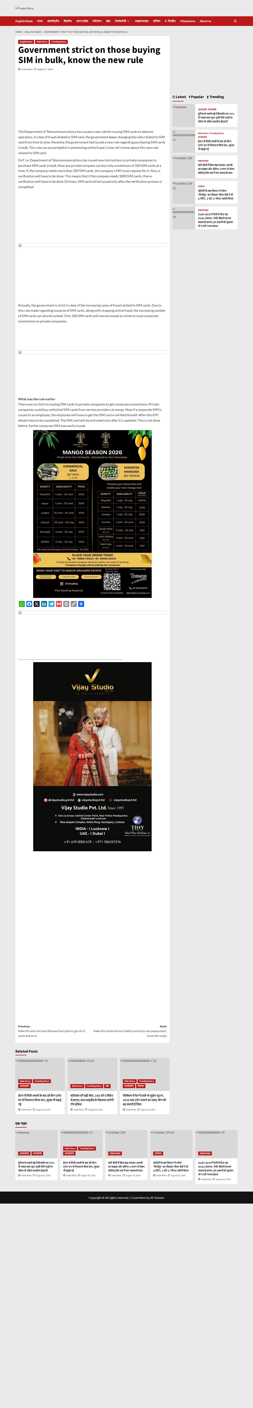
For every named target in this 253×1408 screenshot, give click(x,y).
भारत (40, 21)
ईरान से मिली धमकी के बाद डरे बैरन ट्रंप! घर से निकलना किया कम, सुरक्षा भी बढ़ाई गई (40, 1100)
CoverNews (138, 1197)
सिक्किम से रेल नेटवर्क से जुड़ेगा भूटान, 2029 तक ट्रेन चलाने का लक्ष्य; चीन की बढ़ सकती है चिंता (144, 1100)
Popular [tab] (197, 97)
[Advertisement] (92, 103)
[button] (235, 21)
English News (24, 21)
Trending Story (58, 41)
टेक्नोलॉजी (120, 21)
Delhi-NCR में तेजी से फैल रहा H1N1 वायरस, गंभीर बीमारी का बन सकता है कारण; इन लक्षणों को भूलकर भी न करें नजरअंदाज (215, 220)
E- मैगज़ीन (170, 21)
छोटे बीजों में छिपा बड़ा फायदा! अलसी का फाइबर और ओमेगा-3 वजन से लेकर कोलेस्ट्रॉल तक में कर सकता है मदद (216, 169)
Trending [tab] (216, 97)
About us (205, 21)
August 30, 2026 (43, 1109)
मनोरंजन (97, 21)
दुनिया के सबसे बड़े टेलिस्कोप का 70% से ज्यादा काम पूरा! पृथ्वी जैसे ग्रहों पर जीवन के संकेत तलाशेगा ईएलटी (216, 118)
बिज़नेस (68, 21)
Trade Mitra (27, 69)
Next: (130, 1031)
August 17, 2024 (45, 69)
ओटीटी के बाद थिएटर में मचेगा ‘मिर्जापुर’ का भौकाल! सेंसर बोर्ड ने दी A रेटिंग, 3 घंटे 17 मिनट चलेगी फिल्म (215, 195)
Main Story (42, 41)
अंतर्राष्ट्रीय (53, 21)
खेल (108, 21)
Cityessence (187, 21)
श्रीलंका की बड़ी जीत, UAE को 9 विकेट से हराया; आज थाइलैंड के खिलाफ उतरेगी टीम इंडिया (92, 1100)
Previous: (51, 1031)
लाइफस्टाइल (142, 21)
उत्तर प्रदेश (82, 21)
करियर (156, 21)
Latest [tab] (180, 97)
